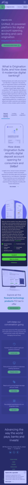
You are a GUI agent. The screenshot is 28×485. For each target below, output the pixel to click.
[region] (14, 242)
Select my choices (14, 259)
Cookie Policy (18, 240)
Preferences (14, 262)
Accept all (14, 255)
